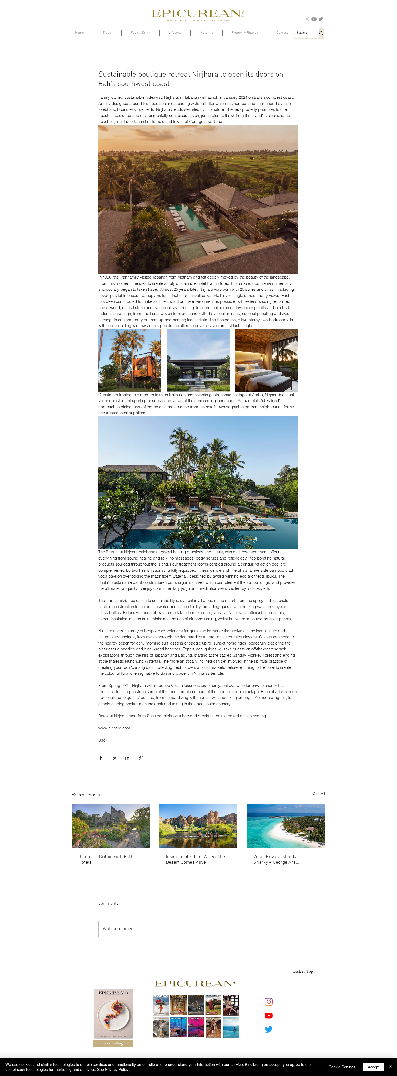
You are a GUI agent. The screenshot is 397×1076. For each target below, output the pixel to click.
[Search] (321, 33)
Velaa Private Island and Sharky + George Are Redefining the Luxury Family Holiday (283, 859)
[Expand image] (129, 360)
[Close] (390, 1067)
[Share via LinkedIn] (127, 757)
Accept (373, 1067)
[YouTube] (314, 19)
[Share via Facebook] (100, 757)
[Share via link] (140, 757)
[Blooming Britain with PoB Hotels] (111, 826)
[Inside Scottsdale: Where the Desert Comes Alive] (198, 826)
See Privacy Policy (113, 1069)
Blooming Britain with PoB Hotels (105, 859)
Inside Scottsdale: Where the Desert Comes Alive (195, 859)
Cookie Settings (342, 1067)
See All (319, 793)
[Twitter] (321, 19)
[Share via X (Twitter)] (114, 757)
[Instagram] (307, 19)
